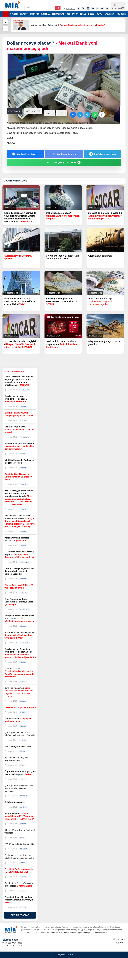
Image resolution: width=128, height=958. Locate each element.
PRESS (91, 14)
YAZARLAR (109, 14)
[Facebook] (78, 8)
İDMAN (83, 14)
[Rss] (107, 8)
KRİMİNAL (45, 14)
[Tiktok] (97, 8)
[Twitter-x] (83, 8)
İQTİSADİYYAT (58, 14)
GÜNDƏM (14, 14)
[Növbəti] (5, 28)
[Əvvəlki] (5, 22)
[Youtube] (93, 8)
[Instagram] (88, 8)
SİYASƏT (24, 14)
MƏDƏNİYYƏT (72, 14)
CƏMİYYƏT (34, 14)
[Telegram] (102, 8)
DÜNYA (99, 14)
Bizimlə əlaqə (69, 9)
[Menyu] (5, 14)
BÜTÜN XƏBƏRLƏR (20, 915)
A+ (49, 113)
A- (62, 113)
